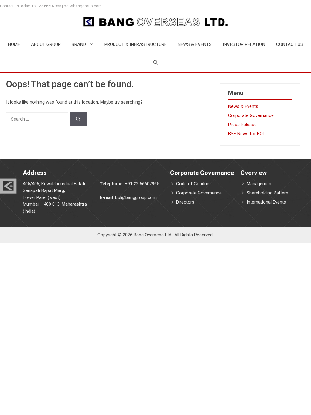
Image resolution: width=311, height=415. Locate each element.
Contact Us (289, 44)
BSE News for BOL (246, 133)
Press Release (242, 124)
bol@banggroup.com (83, 6)
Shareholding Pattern (267, 193)
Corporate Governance (251, 115)
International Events (266, 202)
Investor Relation (244, 44)
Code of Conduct (193, 184)
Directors (185, 202)
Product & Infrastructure (135, 44)
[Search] (78, 119)
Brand (79, 44)
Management (260, 184)
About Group (46, 44)
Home (14, 44)
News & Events (195, 44)
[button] (155, 62)
